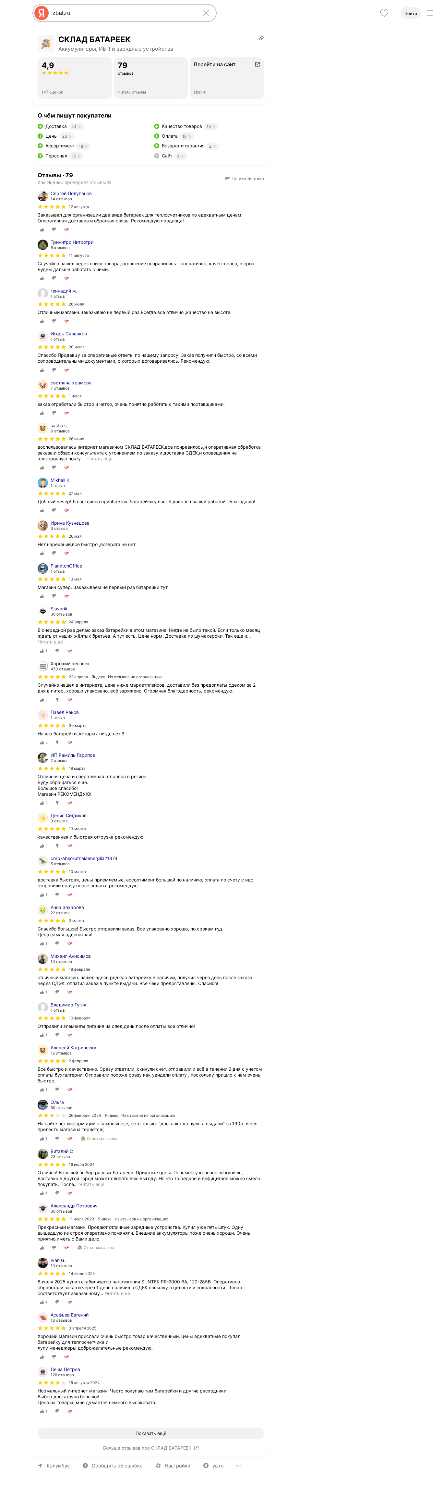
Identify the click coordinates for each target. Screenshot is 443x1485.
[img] (52, 206)
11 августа (79, 255)
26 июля (76, 304)
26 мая (75, 536)
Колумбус (58, 1466)
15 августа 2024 (84, 1382)
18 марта (77, 768)
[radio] (42, 229)
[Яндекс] (41, 13)
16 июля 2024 (82, 1164)
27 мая (75, 493)
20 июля (77, 346)
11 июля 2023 (81, 1219)
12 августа (79, 206)
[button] (244, 178)
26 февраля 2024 (85, 1115)
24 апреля (78, 621)
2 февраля (78, 1060)
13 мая (75, 579)
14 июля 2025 (82, 1273)
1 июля (75, 395)
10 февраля (79, 1018)
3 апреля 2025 (82, 1328)
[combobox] (123, 13)
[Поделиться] (261, 37)
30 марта (78, 725)
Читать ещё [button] (100, 458)
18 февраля (79, 969)
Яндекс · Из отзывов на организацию (126, 676)
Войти (410, 13)
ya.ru (218, 1466)
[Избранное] (384, 13)
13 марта (77, 828)
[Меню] (430, 12)
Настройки (177, 1466)
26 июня (76, 438)
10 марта (77, 871)
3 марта (76, 920)
